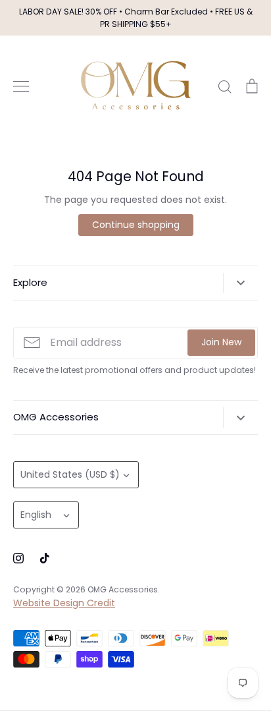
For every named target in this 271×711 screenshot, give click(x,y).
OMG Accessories (122, 589)
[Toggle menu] (21, 86)
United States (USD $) (70, 474)
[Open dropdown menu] (240, 283)
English (35, 514)
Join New (221, 342)
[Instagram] (18, 558)
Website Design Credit (64, 603)
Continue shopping (136, 224)
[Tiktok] (45, 558)
